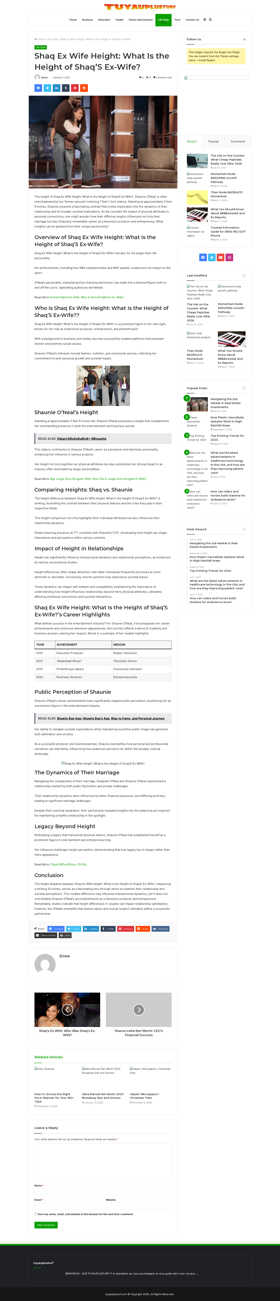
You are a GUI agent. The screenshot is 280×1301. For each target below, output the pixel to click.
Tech (177, 19)
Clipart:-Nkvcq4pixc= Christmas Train (144, 1096)
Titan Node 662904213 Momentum (195, 355)
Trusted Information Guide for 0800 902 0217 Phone (228, 231)
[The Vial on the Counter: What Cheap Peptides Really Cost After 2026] (197, 161)
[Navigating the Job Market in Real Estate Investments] (197, 404)
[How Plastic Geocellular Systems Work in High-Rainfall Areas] (197, 423)
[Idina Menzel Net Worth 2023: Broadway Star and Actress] (103, 1079)
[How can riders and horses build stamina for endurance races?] (197, 500)
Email (38, 1199)
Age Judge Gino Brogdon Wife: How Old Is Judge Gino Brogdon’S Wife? (98, 479)
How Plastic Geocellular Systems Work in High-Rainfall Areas (227, 421)
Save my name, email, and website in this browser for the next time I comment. (86, 1214)
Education (104, 19)
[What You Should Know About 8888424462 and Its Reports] (197, 214)
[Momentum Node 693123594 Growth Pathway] (197, 179)
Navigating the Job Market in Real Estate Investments (226, 403)
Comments (238, 141)
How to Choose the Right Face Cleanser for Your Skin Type (53, 1097)
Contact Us (192, 19)
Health (119, 19)
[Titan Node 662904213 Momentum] (197, 197)
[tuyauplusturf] (140, 7)
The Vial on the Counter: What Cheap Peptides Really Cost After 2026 (228, 159)
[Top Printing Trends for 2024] (197, 441)
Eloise (44, 77)
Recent (192, 141)
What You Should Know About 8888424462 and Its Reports (228, 213)
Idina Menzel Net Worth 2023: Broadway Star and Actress (103, 1096)
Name (39, 1185)
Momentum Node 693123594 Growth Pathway (224, 178)
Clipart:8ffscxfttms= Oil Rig (68, 864)
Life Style (163, 19)
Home (73, 19)
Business (87, 19)
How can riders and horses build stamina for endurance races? (228, 495)
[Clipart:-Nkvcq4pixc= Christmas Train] (151, 1079)
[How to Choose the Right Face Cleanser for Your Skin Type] (55, 1079)
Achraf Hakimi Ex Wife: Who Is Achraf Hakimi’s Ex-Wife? (87, 297)
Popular (213, 141)
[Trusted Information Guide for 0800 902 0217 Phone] (197, 233)
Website (111, 1199)
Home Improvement (141, 19)
